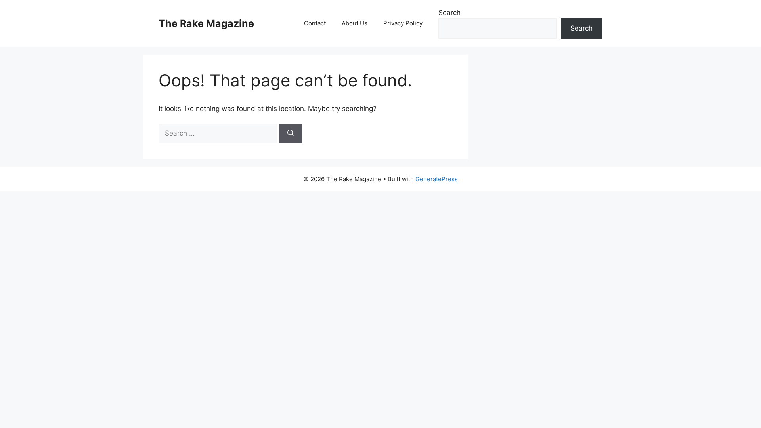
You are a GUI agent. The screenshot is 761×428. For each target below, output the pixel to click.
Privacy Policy (403, 23)
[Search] (290, 133)
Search (449, 13)
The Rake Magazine (206, 23)
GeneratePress (436, 179)
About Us (354, 23)
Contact (315, 23)
